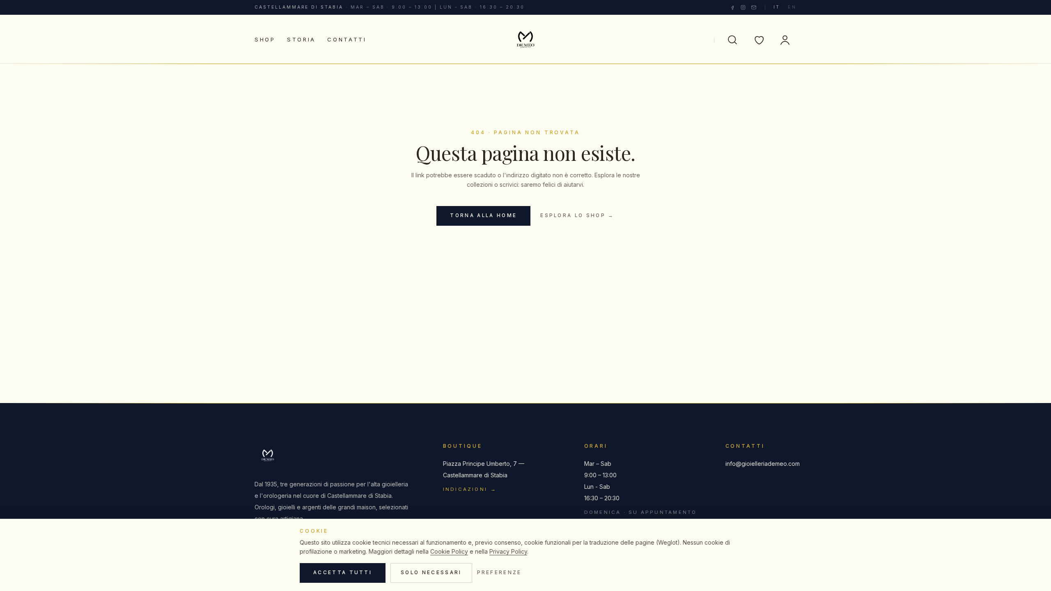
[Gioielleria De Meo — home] (525, 39)
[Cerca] (732, 39)
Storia (301, 39)
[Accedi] (784, 39)
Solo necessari (431, 572)
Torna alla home (483, 215)
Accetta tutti (342, 572)
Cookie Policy (449, 551)
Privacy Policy (508, 551)
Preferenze (499, 572)
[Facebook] (732, 7)
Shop (265, 39)
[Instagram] (743, 7)
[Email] (754, 7)
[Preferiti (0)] (758, 39)
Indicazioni (470, 489)
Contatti (347, 39)
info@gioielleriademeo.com (760, 463)
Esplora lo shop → (577, 215)
